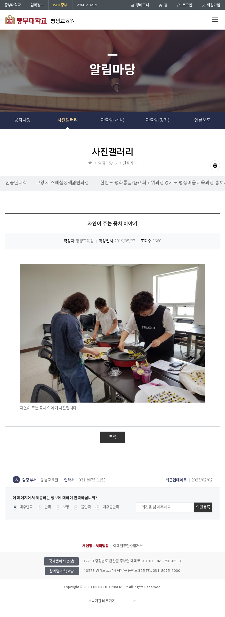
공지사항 (22, 120)
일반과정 (80, 183)
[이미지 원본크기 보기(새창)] (112, 333)
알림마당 (105, 163)
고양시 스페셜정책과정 (50, 183)
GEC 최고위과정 (146, 183)
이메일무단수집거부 (128, 546)
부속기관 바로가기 (101, 601)
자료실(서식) (113, 120)
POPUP (87, 5)
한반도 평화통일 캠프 (114, 183)
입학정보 (37, 5)
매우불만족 (111, 507)
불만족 (86, 507)
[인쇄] (215, 165)
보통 (66, 507)
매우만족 (26, 507)
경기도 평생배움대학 (178, 183)
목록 (112, 437)
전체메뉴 (215, 20)
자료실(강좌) (158, 120)
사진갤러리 (67, 120)
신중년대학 (16, 183)
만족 (47, 507)
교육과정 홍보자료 (210, 183)
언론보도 (202, 120)
